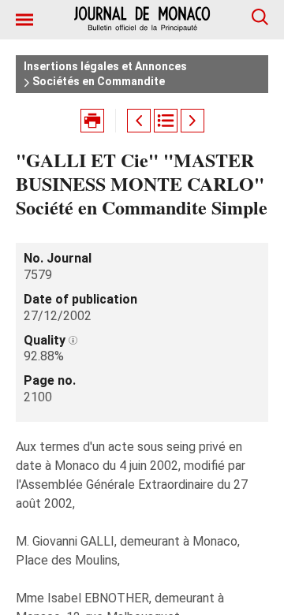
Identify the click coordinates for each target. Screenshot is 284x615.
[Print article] (92, 120)
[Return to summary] (166, 120)
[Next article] (192, 120)
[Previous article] (139, 120)
